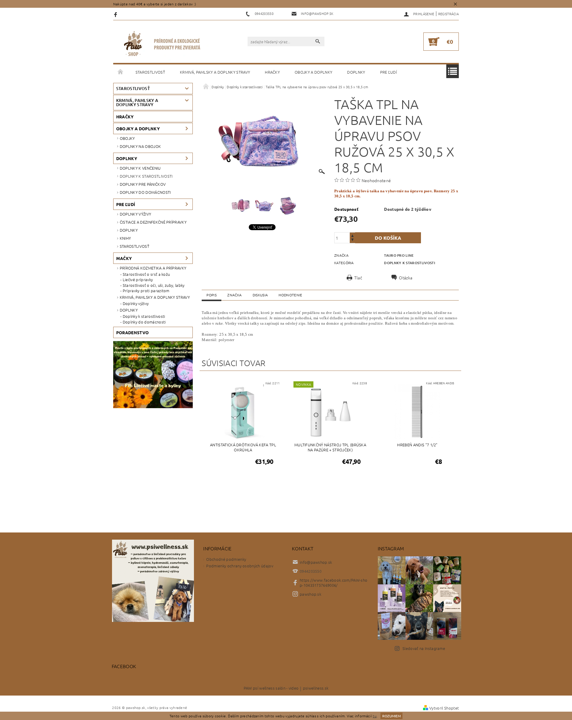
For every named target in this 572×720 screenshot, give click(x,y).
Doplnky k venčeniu (140, 168)
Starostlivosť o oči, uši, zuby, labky (154, 285)
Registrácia (448, 13)
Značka (234, 294)
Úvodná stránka (120, 72)
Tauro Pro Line (399, 255)
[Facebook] (116, 14)
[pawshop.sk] (162, 44)
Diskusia (260, 294)
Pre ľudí (388, 72)
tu (375, 715)
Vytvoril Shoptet (444, 708)
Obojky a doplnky (313, 72)
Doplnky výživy (135, 214)
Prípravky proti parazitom (146, 290)
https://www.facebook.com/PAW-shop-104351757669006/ (333, 582)
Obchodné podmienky (226, 559)
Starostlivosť (150, 72)
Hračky (272, 72)
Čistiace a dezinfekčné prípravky (153, 222)
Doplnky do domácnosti (145, 192)
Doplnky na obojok (140, 146)
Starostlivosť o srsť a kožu (146, 274)
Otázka (405, 277)
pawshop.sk (310, 594)
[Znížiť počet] (352, 240)
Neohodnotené (376, 180)
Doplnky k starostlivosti (146, 176)
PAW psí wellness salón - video (271, 688)
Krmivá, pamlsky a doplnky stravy (215, 72)
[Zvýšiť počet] (352, 235)
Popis (211, 294)
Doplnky (356, 72)
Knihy (125, 238)
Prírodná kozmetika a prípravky (153, 268)
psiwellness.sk (315, 688)
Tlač (358, 277)
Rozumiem (391, 715)
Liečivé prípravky (138, 279)
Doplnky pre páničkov (143, 184)
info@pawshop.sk (316, 562)
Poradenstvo (132, 332)
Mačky (124, 258)
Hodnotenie (290, 294)
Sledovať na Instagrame (423, 648)
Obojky (127, 138)
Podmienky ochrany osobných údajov (239, 566)
